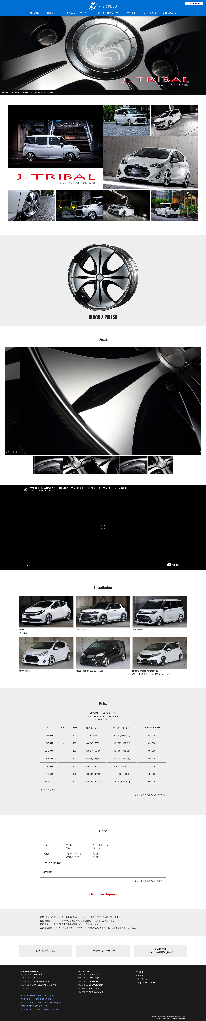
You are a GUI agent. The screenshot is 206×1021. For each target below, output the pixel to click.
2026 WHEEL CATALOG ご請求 (35, 1006)
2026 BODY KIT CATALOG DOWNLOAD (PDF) (42, 1003)
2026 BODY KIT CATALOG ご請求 (36, 999)
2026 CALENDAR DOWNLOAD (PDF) (37, 995)
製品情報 (34, 13)
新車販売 (51, 13)
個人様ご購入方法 (46, 950)
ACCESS (25, 988)
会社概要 (139, 972)
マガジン (131, 13)
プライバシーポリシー (145, 982)
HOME (5, 92)
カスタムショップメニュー (77, 13)
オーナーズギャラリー (109, 13)
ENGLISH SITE (194, 3)
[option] (103, 401)
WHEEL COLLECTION (33, 92)
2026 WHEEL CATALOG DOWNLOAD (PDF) (40, 1010)
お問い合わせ (169, 13)
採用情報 (139, 975)
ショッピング (150, 13)
